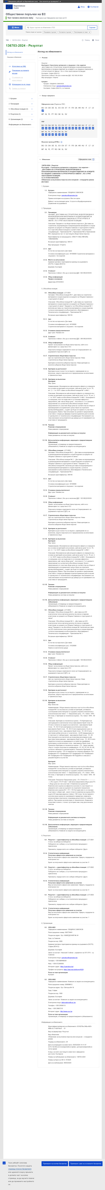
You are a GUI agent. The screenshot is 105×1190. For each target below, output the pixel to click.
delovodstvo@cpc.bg (68, 1002)
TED (7, 40)
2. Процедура (14, 104)
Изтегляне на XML (19, 66)
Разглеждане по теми (81, 32)
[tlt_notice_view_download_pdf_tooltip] (43, 128)
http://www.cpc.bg (66, 1011)
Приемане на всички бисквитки (55, 1164)
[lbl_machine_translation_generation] (61, 142)
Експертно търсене (65, 32)
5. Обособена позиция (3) (18, 109)
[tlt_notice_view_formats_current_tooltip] (93, 159)
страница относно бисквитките (19, 1169)
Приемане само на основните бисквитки (85, 1164)
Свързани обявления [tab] (14, 57)
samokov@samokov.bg (63, 86)
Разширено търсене (50, 32)
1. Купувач (13, 98)
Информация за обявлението (20, 124)
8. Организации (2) (16, 119)
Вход (82, 7)
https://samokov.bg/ (66, 966)
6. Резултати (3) (15, 114)
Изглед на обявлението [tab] (15, 52)
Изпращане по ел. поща (21, 84)
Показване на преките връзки (20, 72)
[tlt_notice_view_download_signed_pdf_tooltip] (43, 110)
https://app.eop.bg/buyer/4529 (73, 969)
